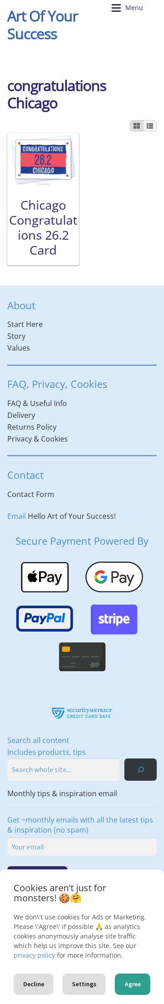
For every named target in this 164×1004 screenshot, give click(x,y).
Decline (33, 984)
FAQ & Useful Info (37, 403)
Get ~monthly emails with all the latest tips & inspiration (80, 825)
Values (18, 348)
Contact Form (30, 494)
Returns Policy (31, 427)
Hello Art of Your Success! (72, 516)
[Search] (140, 769)
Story (16, 336)
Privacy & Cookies (37, 439)
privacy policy (34, 955)
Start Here (25, 324)
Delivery (21, 415)
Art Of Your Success (42, 24)
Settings (84, 984)
